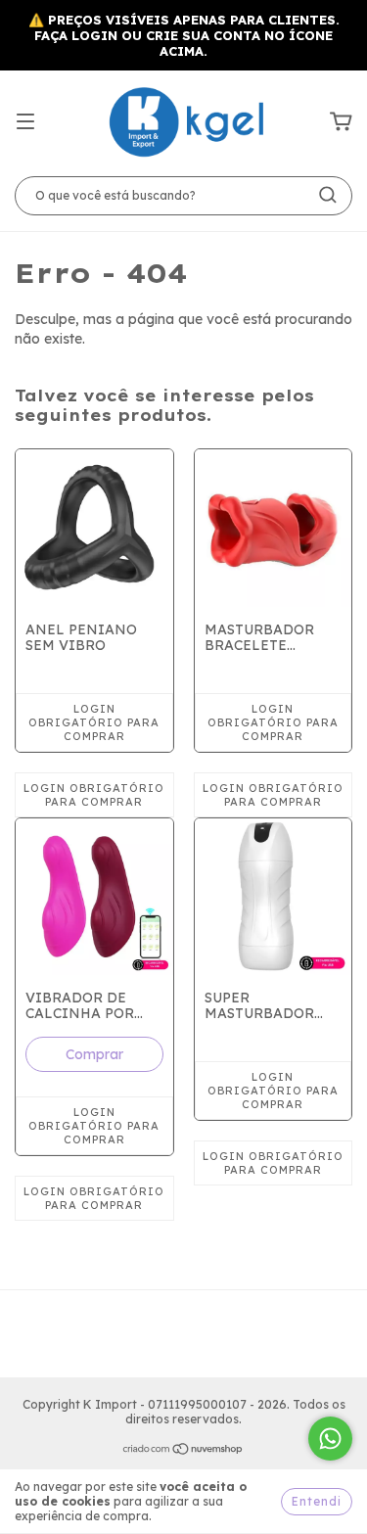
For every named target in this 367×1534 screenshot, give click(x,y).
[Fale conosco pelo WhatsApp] (330, 1439)
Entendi (317, 1501)
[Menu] (25, 122)
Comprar (94, 1054)
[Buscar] (327, 194)
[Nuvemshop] (183, 1451)
